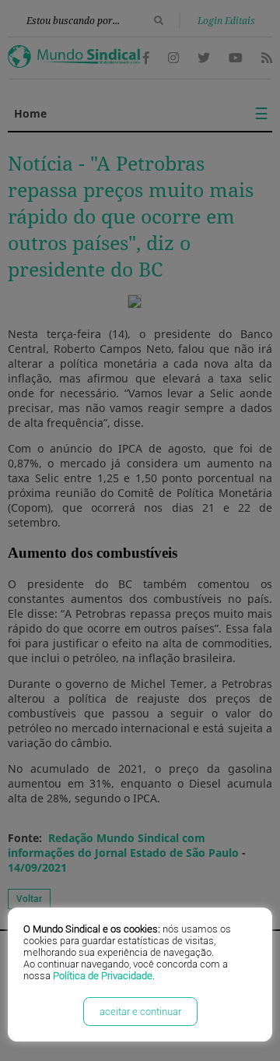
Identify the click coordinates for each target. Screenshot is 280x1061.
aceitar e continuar (140, 1011)
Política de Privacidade (102, 976)
